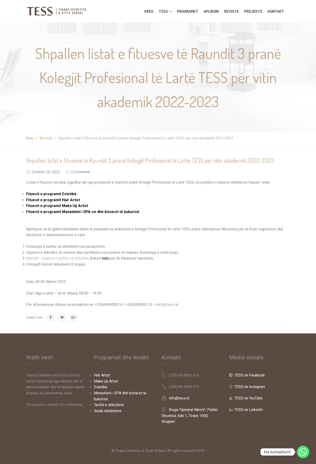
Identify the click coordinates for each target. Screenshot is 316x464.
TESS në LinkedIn (248, 410)
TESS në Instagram (249, 387)
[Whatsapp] (303, 452)
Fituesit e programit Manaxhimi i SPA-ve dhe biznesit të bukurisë (82, 212)
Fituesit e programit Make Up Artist (57, 206)
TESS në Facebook (249, 375)
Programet (187, 11)
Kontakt (276, 11)
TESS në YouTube (248, 398)
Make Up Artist (106, 381)
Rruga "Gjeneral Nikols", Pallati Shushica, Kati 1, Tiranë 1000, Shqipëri (189, 416)
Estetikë (100, 387)
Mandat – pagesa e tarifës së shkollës (57, 258)
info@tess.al (167, 304)
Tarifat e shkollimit (109, 405)
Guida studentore (107, 411)
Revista (231, 11)
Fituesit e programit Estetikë (51, 194)
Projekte (253, 11)
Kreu (148, 11)
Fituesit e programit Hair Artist (53, 200)
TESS (163, 11)
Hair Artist (102, 375)
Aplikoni (211, 11)
